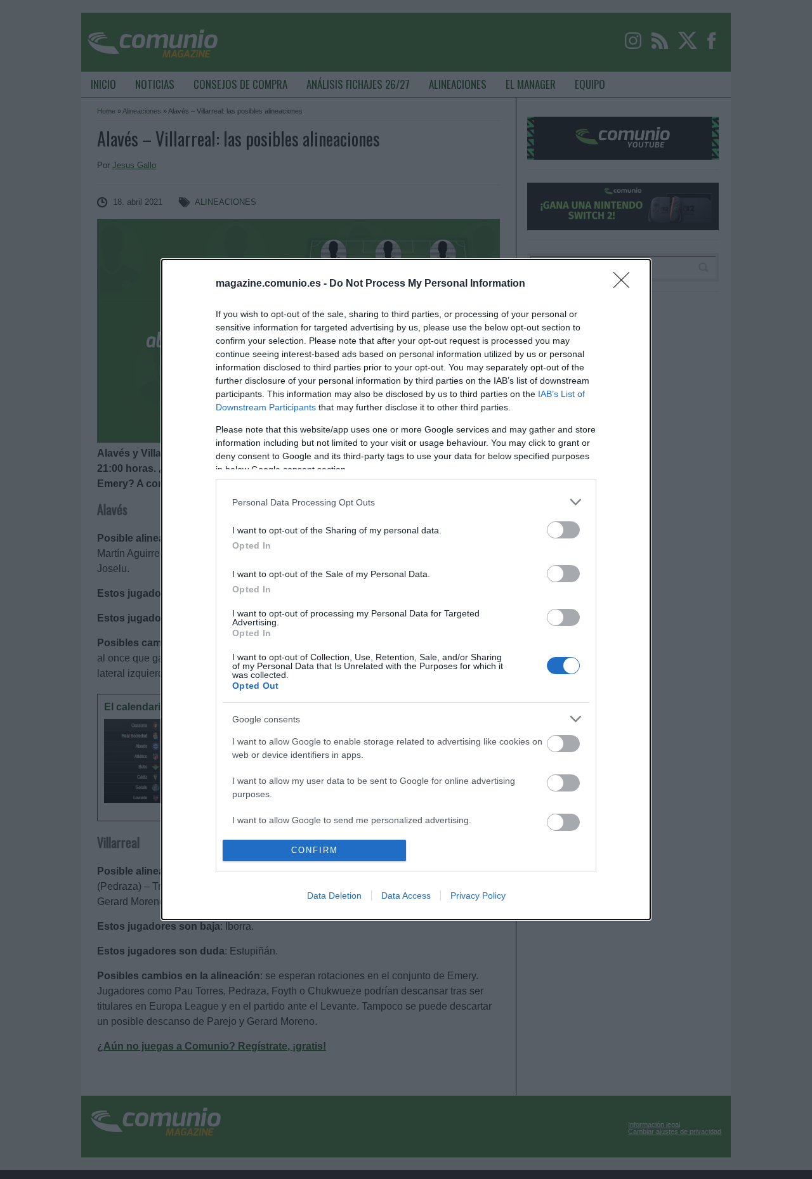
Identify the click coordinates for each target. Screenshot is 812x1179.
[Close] (625, 284)
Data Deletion (334, 895)
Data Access (406, 895)
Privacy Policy (478, 895)
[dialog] (406, 589)
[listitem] (406, 502)
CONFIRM (314, 850)
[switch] (563, 529)
